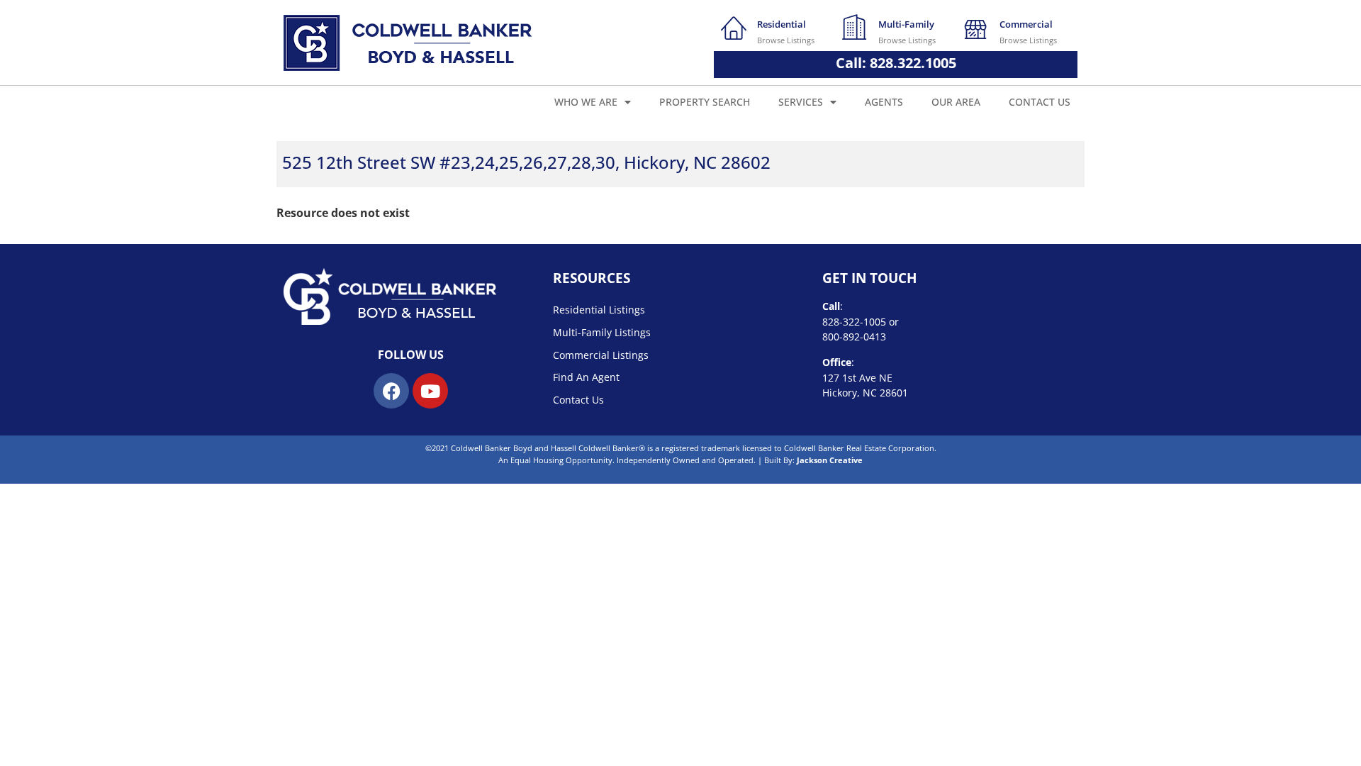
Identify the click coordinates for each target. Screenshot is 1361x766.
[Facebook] (391, 391)
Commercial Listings (601, 355)
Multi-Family (906, 24)
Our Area (955, 102)
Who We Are (585, 102)
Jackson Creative (830, 460)
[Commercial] (976, 27)
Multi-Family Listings (602, 332)
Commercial (1026, 24)
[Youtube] (430, 391)
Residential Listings (599, 309)
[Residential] (733, 27)
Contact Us (1039, 102)
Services (800, 102)
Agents (884, 102)
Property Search (704, 102)
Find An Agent (586, 377)
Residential (781, 24)
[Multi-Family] (855, 27)
